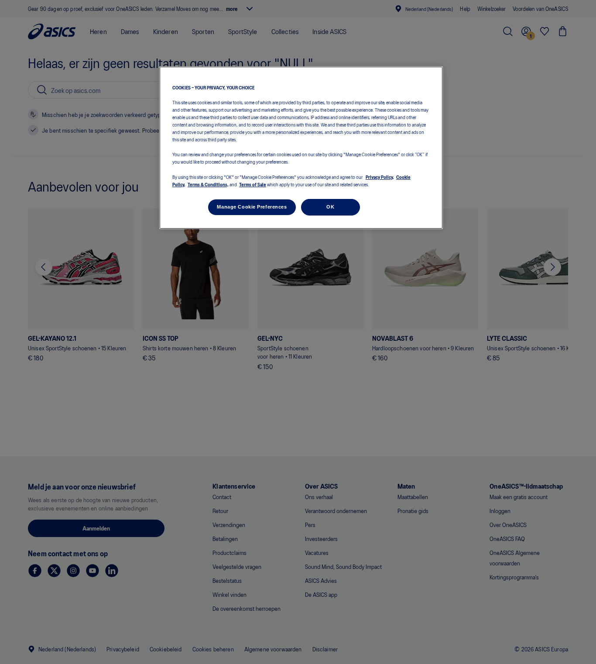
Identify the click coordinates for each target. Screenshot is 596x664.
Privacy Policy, (380, 177)
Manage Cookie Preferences (252, 206)
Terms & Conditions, (208, 184)
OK (330, 206)
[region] (301, 147)
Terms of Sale (252, 184)
